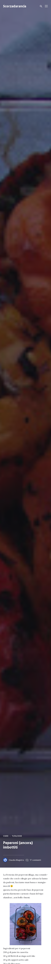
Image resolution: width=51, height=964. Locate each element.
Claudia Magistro (16, 860)
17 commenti (35, 860)
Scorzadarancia (14, 6)
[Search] (41, 6)
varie (5, 836)
